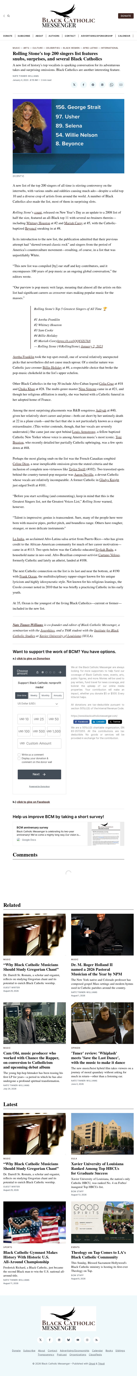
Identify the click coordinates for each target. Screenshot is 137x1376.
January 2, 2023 (92, 346)
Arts (26, 48)
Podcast (62, 1354)
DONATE (126, 15)
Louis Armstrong (83, 431)
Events (75, 1247)
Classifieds (95, 1354)
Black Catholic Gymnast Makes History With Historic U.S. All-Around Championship (30, 1256)
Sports (7, 1247)
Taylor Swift (77, 469)
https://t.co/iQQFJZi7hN (74, 341)
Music (16, 48)
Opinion (75, 1048)
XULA (74, 1158)
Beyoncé (30, 228)
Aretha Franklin (23, 356)
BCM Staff (77, 1191)
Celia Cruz (106, 383)
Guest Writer (11, 987)
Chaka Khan (26, 389)
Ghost (92, 1363)
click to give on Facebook (33, 802)
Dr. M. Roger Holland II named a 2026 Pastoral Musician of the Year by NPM (96, 969)
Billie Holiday (52, 367)
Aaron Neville (83, 474)
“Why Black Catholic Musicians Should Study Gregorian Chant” (31, 967)
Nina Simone (87, 389)
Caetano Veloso (108, 555)
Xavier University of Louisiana (60, 635)
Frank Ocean (28, 576)
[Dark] (4, 16)
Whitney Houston (38, 223)
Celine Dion (21, 463)
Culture (38, 48)
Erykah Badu (104, 549)
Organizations (78, 1354)
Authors (54, 36)
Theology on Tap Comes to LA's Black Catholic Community (98, 1254)
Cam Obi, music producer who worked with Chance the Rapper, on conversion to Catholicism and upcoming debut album (31, 1060)
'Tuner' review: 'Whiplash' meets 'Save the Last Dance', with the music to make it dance (98, 1057)
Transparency (46, 1354)
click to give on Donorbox (33, 658)
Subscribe (24, 36)
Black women (71, 48)
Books (109, 1350)
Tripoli (101, 1363)
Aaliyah (101, 410)
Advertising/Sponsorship (97, 36)
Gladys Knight (109, 480)
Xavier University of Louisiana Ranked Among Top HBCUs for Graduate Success (97, 1168)
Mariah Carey (73, 223)
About (39, 36)
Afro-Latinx (90, 48)
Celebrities (53, 48)
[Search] (8, 16)
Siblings (120, 1350)
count (38, 212)
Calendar (124, 36)
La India (18, 539)
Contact (70, 36)
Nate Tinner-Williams (26, 76)
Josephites (47, 630)
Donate (7, 36)
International (109, 48)
